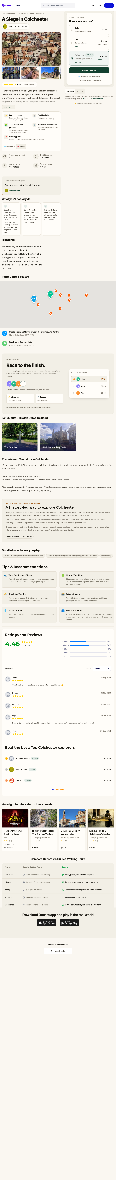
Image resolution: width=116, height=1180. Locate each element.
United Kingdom (9, 13)
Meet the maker (15, 190)
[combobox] (59, 5)
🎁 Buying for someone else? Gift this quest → (89, 103)
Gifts (18, 5)
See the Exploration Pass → (94, 99)
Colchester (21, 13)
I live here (79, 91)
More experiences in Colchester (19, 536)
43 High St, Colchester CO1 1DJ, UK (21, 345)
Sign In (109, 5)
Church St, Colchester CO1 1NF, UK (21, 335)
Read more (7, 107)
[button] (31, 49)
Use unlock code (58, 951)
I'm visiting (70, 91)
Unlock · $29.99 (89, 70)
